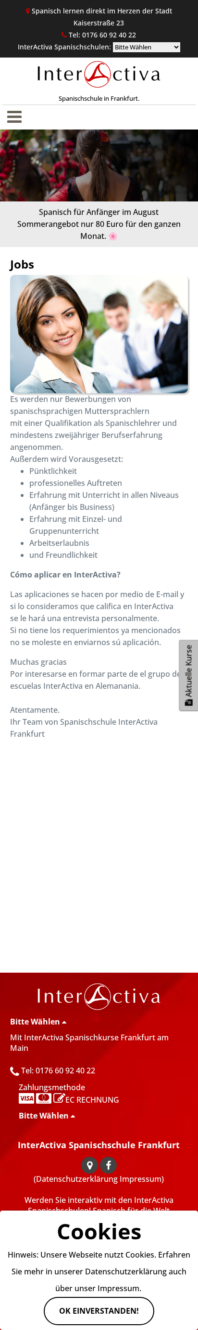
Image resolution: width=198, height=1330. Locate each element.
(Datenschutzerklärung (76, 1179)
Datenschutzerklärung (126, 1271)
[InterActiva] (99, 996)
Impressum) (142, 1179)
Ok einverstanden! (99, 1311)
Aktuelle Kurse (189, 672)
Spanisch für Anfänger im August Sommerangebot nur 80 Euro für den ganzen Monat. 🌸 (99, 224)
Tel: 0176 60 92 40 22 (58, 1070)
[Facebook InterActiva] (108, 1165)
